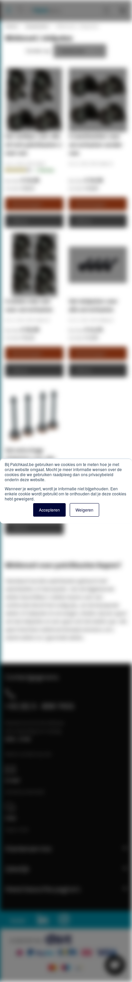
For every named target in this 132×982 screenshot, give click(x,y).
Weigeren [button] (84, 510)
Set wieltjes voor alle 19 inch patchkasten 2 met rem (33, 144)
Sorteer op (38, 50)
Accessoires (36, 26)
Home (11, 26)
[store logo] (44, 3)
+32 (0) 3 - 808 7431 (39, 705)
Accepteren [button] (49, 510)
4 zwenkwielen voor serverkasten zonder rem (96, 144)
